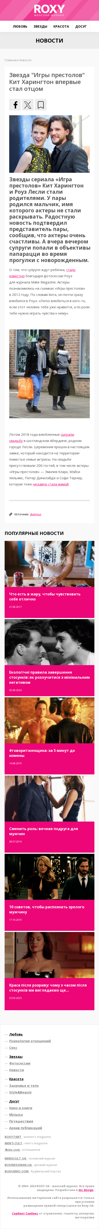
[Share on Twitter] (28, 104)
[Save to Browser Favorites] (41, 104)
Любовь (20, 26)
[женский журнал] (49, 10)
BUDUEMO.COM (33, 1171)
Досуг (81, 26)
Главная (11, 60)
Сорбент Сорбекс (25, 1213)
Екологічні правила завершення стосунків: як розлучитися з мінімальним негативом (49, 677)
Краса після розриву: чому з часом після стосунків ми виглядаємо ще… (48, 988)
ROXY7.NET (28, 1137)
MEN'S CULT (26, 1143)
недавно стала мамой (51, 484)
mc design (86, 1190)
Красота (61, 26)
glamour (35, 514)
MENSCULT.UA (30, 1158)
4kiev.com (22, 1150)
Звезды (40, 26)
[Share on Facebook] (15, 104)
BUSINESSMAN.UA (31, 1165)
